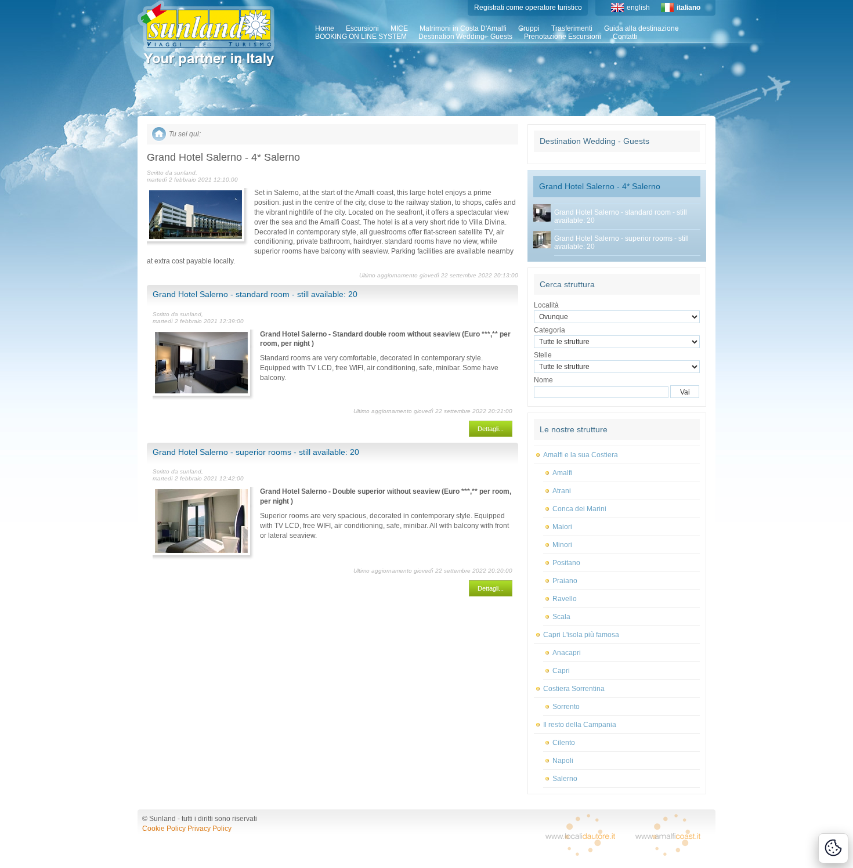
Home (324, 28)
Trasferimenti (571, 28)
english (638, 7)
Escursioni (362, 28)
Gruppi (529, 28)
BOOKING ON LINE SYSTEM (361, 36)
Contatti (625, 36)
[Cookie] (833, 848)
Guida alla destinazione (641, 28)
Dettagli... (491, 428)
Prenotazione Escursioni (562, 36)
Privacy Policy (209, 828)
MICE (399, 28)
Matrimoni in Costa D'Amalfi (463, 28)
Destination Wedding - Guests (465, 36)
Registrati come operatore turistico (528, 7)
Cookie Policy (164, 828)
